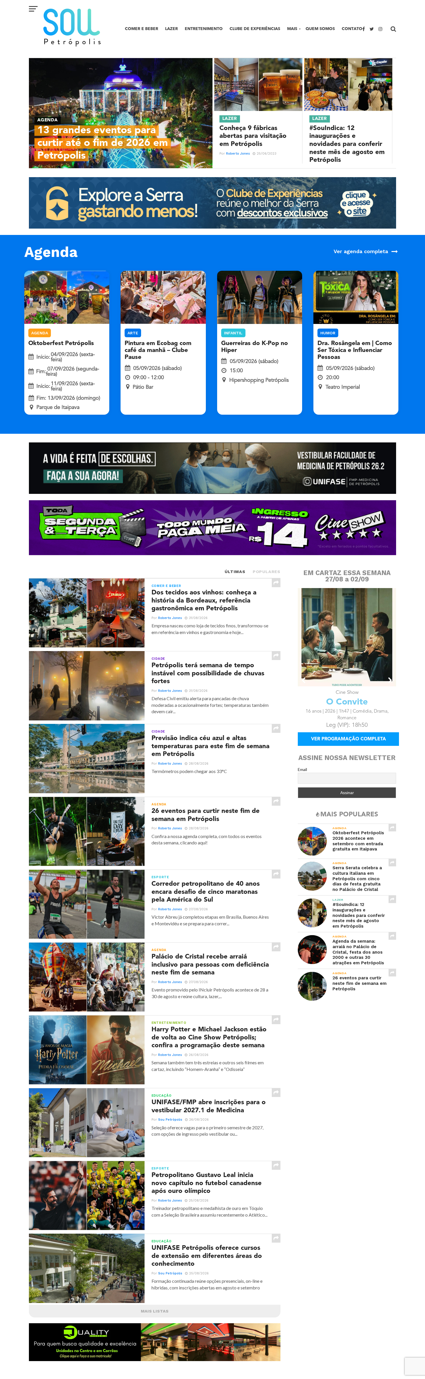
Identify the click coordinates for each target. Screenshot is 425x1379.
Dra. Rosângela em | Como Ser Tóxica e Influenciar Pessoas (354, 350)
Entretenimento (204, 28)
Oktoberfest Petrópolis (61, 343)
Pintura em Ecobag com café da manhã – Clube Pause (158, 350)
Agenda (39, 333)
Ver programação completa (348, 739)
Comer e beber (141, 28)
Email (302, 769)
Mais (292, 28)
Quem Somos (320, 28)
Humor (327, 333)
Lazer (171, 28)
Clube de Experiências (255, 28)
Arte (133, 333)
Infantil (233, 333)
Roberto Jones (238, 153)
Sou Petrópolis (170, 1120)
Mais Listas (155, 1311)
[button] (303, 680)
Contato (352, 28)
